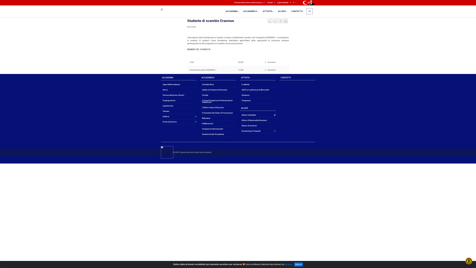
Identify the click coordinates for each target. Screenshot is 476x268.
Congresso (246, 100)
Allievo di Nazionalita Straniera (254, 120)
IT (293, 2)
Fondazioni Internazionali (212, 129)
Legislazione (168, 106)
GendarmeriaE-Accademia (213, 134)
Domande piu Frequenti (251, 131)
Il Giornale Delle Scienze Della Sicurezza (248, 2)
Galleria (166, 116)
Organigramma (169, 100)
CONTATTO (297, 11)
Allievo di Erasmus (249, 126)
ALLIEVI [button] (282, 11)
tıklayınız (289, 264)
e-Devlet (270, 2)
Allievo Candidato (249, 115)
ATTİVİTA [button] (267, 11)
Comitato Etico (208, 84)
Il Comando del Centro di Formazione (217, 113)
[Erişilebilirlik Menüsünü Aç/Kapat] (468, 260)
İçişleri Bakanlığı (282, 2)
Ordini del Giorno (170, 122)
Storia (165, 90)
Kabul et (298, 264)
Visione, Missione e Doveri (173, 95)
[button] (280, 21)
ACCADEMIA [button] (232, 11)
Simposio (246, 95)
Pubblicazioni (207, 124)
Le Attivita (245, 84)
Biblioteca (206, 118)
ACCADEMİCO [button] (250, 11)
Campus (166, 111)
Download (271, 62)
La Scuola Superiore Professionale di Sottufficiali (217, 101)
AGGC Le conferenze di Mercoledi (255, 90)
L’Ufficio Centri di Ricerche (213, 108)
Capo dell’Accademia (171, 84)
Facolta (205, 95)
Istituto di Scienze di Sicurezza (214, 90)
